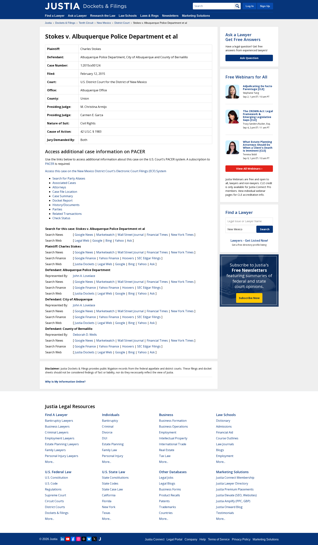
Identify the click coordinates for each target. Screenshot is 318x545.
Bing (108, 241)
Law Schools (128, 15)
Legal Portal (174, 539)
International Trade (172, 444)
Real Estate (166, 450)
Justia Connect (154, 539)
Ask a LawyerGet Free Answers (243, 37)
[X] (94, 539)
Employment (167, 432)
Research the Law (102, 15)
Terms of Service (219, 539)
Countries (166, 513)
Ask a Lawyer (77, 15)
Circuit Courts (54, 501)
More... (49, 462)
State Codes (110, 483)
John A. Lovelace (84, 276)
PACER (49, 164)
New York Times (182, 235)
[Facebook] (73, 539)
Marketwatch (105, 235)
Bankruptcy (110, 421)
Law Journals (225, 444)
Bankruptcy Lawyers (59, 421)
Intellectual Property (173, 438)
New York (108, 507)
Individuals (110, 415)
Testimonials (225, 513)
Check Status (61, 218)
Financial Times (157, 235)
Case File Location (64, 192)
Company (191, 539)
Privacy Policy (241, 539)
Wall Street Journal (131, 235)
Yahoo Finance (109, 258)
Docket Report (62, 200)
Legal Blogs (167, 483)
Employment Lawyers (59, 438)
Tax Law (164, 456)
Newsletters (170, 15)
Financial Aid (224, 432)
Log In (250, 6)
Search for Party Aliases (68, 178)
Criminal (107, 426)
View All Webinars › (249, 168)
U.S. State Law (113, 472)
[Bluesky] (89, 539)
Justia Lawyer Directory (232, 483)
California (108, 495)
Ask (129, 241)
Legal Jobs (166, 478)
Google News (84, 235)
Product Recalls (169, 495)
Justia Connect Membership (235, 478)
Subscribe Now (249, 298)
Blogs (220, 450)
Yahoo (119, 241)
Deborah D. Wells (85, 335)
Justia (53, 539)
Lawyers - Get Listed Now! (249, 241)
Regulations (53, 489)
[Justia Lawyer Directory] (100, 539)
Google (97, 241)
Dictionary (223, 421)
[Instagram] (78, 539)
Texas (106, 513)
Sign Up (265, 6)
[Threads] (84, 539)
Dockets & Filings (56, 513)
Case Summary (62, 196)
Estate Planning (113, 444)
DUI (104, 438)
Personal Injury (112, 456)
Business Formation (173, 421)
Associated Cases (64, 183)
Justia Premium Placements (235, 489)
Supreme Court (55, 495)
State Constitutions (115, 478)
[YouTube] (68, 539)
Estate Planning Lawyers (62, 444)
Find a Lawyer (54, 15)
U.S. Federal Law (58, 472)
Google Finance (85, 258)
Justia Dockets (84, 264)
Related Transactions (67, 214)
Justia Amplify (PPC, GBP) (233, 501)
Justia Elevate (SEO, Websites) (236, 495)
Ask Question (249, 58)
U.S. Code (51, 483)
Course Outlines (227, 438)
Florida (106, 501)
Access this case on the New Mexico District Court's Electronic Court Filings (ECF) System (105, 171)
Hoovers (128, 258)
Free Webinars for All (246, 76)
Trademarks (167, 507)
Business (166, 415)
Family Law (109, 450)
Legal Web (82, 241)
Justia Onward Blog (229, 507)
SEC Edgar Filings (149, 258)
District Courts (55, 507)
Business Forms (170, 489)
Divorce (107, 432)
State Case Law (112, 489)
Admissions (224, 426)
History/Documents (66, 205)
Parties (57, 209)
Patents (164, 501)
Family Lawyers (55, 450)
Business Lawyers (57, 426)
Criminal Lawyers (56, 432)
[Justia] (62, 6)
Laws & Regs (149, 15)
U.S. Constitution (56, 478)
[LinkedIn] (62, 539)
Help (202, 539)
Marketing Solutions (196, 15)
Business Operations (173, 426)
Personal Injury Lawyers (61, 456)
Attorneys (59, 187)
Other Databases (173, 472)
